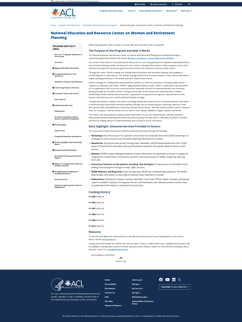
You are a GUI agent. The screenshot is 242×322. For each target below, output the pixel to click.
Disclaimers (110, 288)
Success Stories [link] (61, 179)
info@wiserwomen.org (118, 249)
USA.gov (135, 292)
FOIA (107, 297)
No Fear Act (137, 288)
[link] (67, 68)
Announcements (159, 4)
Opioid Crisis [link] (60, 131)
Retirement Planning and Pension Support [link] (68, 157)
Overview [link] (58, 62)
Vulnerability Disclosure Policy (142, 302)
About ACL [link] (185, 11)
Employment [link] (60, 111)
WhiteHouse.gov (139, 297)
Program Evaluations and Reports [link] (68, 136)
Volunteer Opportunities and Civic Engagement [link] (68, 186)
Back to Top (121, 261)
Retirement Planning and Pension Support (100, 25)
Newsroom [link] (171, 11)
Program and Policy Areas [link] (111, 11)
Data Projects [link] (60, 99)
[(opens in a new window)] (57, 284)
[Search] (189, 4)
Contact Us (110, 292)
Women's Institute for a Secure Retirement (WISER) (150, 58)
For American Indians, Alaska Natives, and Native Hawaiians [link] (67, 118)
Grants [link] (131, 11)
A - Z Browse (177, 4)
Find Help (141, 4)
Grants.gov (137, 280)
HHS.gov (135, 284)
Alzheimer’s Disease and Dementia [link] (69, 82)
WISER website (108, 239)
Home (53, 25)
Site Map (109, 301)
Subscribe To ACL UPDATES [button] (174, 287)
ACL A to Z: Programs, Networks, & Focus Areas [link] (68, 55)
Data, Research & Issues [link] (150, 11)
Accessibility (110, 284)
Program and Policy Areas (69, 25)
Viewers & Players (113, 305)
